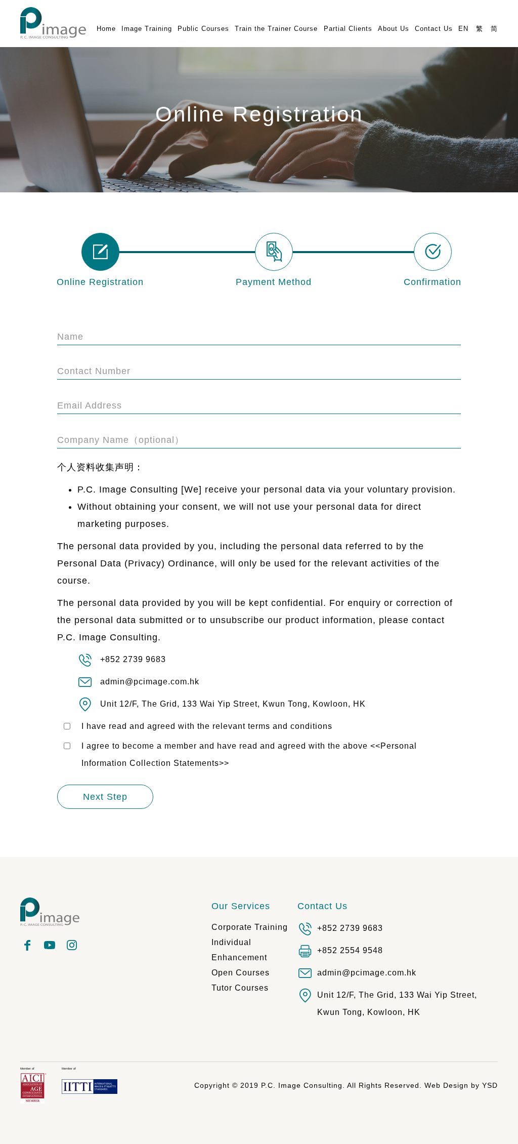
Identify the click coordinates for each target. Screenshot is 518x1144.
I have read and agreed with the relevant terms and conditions (206, 726)
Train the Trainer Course (276, 28)
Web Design (446, 1085)
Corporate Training (249, 927)
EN (463, 28)
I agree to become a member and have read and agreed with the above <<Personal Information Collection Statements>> (249, 754)
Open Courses (240, 972)
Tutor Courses (240, 988)
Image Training (146, 28)
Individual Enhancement (239, 950)
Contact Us (322, 906)
